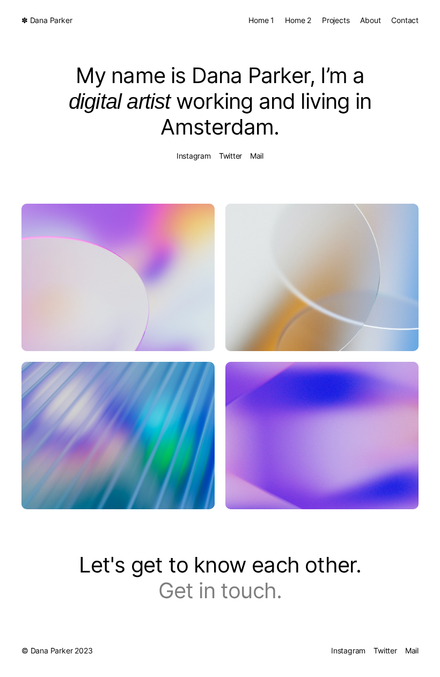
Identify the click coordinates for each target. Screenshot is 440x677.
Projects (335, 20)
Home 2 (298, 20)
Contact (405, 20)
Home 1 (261, 20)
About (370, 20)
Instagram (193, 155)
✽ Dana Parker (46, 20)
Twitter (230, 155)
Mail (256, 155)
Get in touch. (220, 590)
